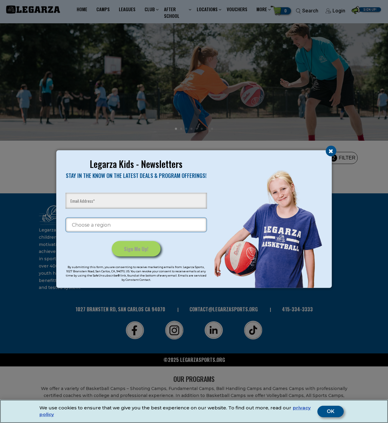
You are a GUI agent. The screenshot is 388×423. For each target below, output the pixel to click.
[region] (194, 411)
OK (330, 411)
